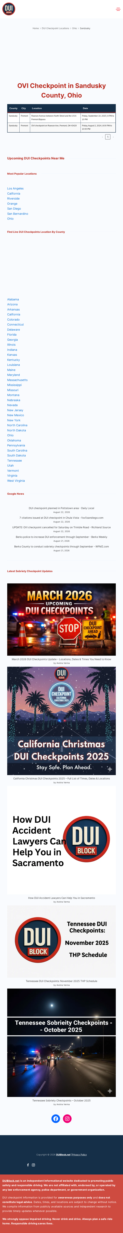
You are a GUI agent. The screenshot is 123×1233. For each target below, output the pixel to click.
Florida (11, 334)
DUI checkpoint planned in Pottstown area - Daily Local (61, 508)
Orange (12, 203)
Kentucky (13, 359)
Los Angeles (15, 188)
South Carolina (17, 450)
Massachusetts (17, 380)
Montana (13, 395)
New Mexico (15, 415)
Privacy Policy (79, 1154)
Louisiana (13, 364)
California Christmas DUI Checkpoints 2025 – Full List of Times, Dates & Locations (61, 778)
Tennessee (14, 460)
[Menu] (118, 9)
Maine (11, 370)
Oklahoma (14, 440)
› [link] (113, 137)
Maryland (13, 375)
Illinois (11, 344)
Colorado (13, 319)
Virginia (12, 475)
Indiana (12, 349)
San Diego (14, 208)
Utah (10, 465)
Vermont (13, 470)
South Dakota (16, 455)
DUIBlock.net (63, 1154)
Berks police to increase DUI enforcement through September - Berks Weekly (61, 536)
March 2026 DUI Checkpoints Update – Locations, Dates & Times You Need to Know (61, 659)
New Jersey (15, 410)
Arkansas (13, 309)
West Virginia (16, 480)
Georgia (12, 339)
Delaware (13, 329)
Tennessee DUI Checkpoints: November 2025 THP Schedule (61, 981)
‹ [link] (102, 137)
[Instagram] (33, 1164)
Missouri (12, 390)
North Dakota (16, 430)
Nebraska (13, 400)
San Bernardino (17, 213)
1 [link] (107, 137)
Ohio (10, 218)
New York (13, 420)
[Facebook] (27, 1164)
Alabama (13, 299)
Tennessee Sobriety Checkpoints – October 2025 (61, 1100)
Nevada (12, 405)
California (13, 193)
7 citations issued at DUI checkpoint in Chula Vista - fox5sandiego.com (61, 517)
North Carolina (17, 425)
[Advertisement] (61, 54)
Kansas (12, 354)
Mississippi (14, 385)
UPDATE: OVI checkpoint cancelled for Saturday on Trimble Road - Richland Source (61, 527)
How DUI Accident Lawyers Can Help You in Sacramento (61, 897)
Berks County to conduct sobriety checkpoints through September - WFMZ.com (61, 546)
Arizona (12, 304)
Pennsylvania (16, 445)
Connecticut (15, 324)
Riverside (13, 198)
